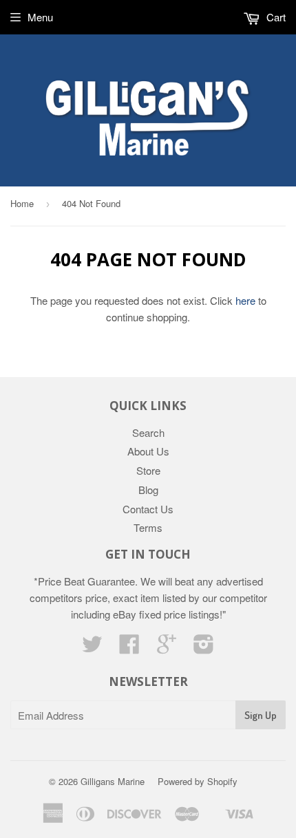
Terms (148, 527)
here (245, 300)
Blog (148, 489)
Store (148, 470)
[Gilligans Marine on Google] (166, 648)
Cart (275, 17)
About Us (148, 451)
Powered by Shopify (197, 781)
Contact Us (148, 509)
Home (22, 203)
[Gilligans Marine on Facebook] (129, 648)
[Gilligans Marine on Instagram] (203, 648)
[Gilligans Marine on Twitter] (92, 648)
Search (148, 432)
